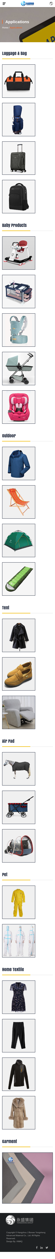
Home (5, 27)
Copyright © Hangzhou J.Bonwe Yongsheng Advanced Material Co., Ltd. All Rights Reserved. (25, 1235)
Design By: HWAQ (14, 1241)
